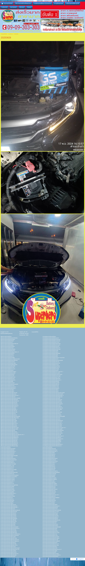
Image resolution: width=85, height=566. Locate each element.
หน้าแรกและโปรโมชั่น (4, 34)
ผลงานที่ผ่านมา (10, 34)
